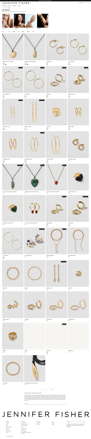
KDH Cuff (26, 350)
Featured (14, 5)
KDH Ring (4, 350)
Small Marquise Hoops (6, 159)
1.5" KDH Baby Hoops (71, 319)
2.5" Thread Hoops (5, 255)
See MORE (25, 403)
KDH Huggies (27, 319)
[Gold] (3, 64)
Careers (7, 432)
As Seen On (7, 428)
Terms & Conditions (24, 428)
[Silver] (4, 64)
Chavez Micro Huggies (28, 255)
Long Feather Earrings (28, 126)
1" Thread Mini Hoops (71, 61)
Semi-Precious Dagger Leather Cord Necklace (10, 191)
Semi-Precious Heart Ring (72, 191)
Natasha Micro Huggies (71, 159)
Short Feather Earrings (6, 126)
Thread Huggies (49, 61)
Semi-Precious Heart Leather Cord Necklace (31, 191)
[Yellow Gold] (68, 64)
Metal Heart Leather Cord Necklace (8, 61)
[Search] (86, 2)
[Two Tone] (5, 129)
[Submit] (83, 422)
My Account (81, 2)
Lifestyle (19, 5)
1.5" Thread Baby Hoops (26, 1)
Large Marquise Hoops (50, 159)
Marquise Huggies (71, 126)
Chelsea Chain (49, 350)
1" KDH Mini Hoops (49, 319)
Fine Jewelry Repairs (24, 425)
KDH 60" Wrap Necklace (50, 255)
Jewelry (9, 5)
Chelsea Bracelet (71, 350)
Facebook (53, 422)
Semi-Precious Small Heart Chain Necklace (53, 191)
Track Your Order (23, 422)
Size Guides (38, 422)
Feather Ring (48, 126)
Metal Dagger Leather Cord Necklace (30, 61)
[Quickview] (22, 59)
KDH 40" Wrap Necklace (72, 255)
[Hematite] (5, 64)
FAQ (6, 425)
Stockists (7, 429)
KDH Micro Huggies (6, 319)
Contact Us (7, 422)
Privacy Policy (23, 429)
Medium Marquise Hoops (28, 159)
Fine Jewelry (4, 5)
